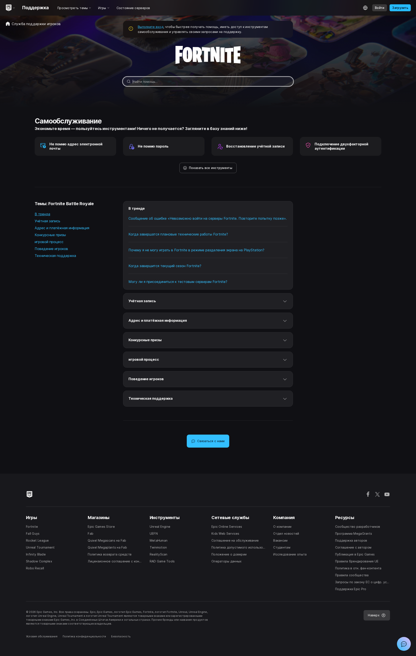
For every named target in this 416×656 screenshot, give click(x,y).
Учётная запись (47, 221)
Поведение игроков (51, 249)
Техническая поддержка (55, 255)
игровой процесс (49, 242)
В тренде (42, 214)
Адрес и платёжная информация (62, 228)
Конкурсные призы (50, 235)
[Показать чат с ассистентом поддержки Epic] (404, 644)
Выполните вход (150, 27)
